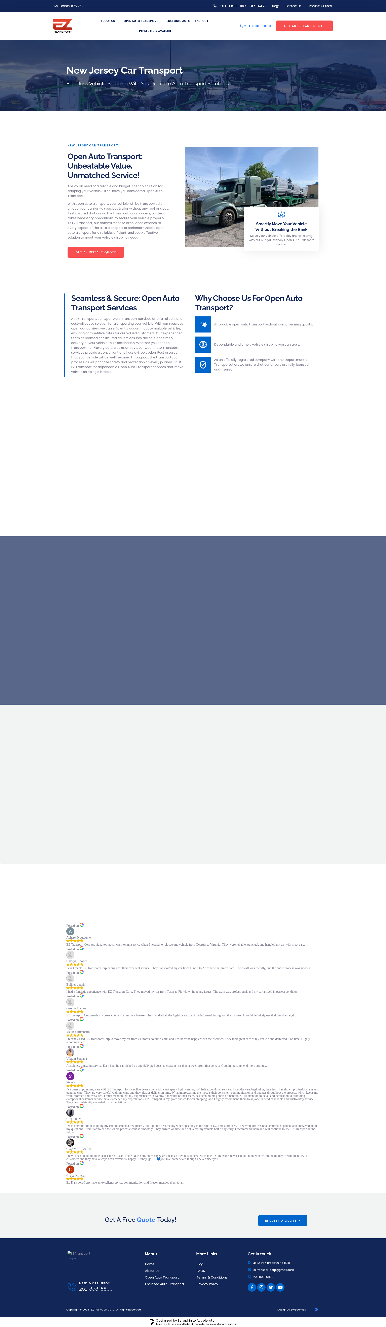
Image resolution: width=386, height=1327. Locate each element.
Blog (199, 1264)
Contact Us (293, 6)
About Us (108, 21)
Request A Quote (320, 6)
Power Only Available (156, 31)
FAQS (200, 1270)
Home (149, 1264)
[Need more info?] (72, 1287)
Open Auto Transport (141, 21)
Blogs (275, 6)
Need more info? (94, 1283)
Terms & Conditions (211, 1277)
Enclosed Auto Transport (187, 21)
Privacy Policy (207, 1284)
